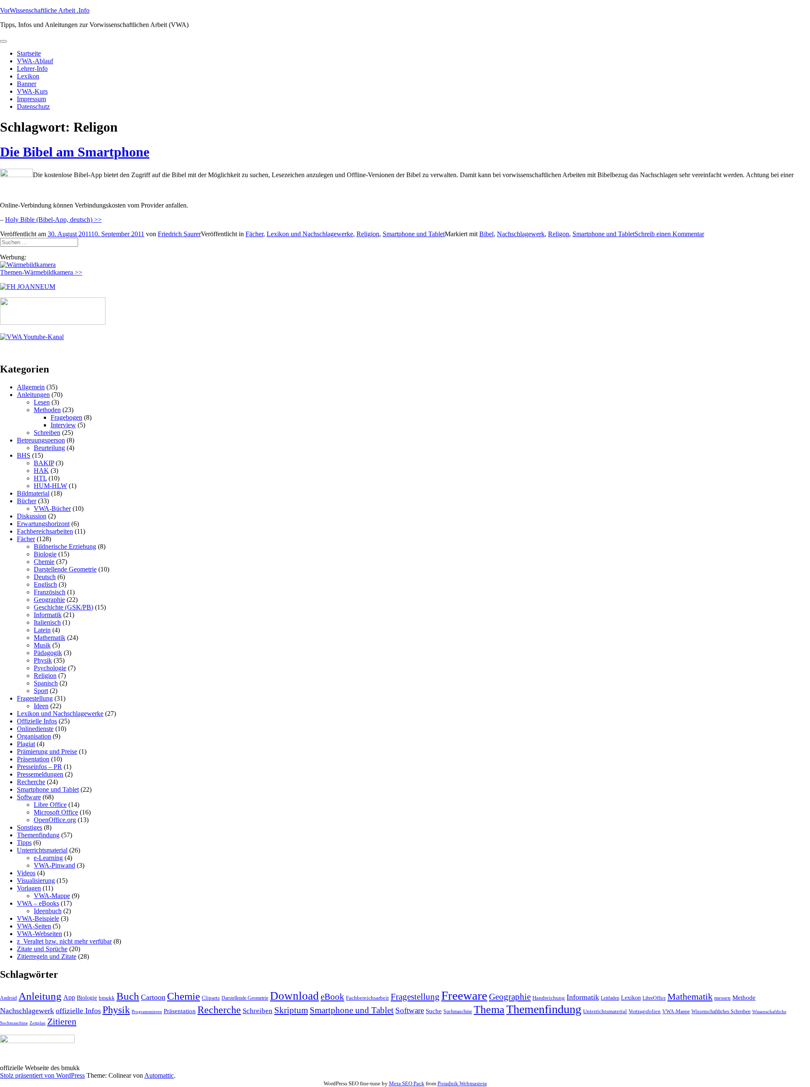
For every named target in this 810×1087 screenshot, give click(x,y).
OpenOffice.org (55, 819)
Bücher (26, 500)
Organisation (34, 736)
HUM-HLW (50, 485)
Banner (26, 83)
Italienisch (47, 622)
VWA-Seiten (34, 926)
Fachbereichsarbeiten (45, 531)
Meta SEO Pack (406, 1083)
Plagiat (26, 743)
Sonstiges (29, 827)
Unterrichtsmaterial (42, 850)
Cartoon (153, 997)
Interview (63, 425)
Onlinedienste (35, 728)
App (69, 997)
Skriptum (291, 1010)
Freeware (464, 995)
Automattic (159, 1075)
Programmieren (147, 1011)
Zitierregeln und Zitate (46, 956)
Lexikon (28, 76)
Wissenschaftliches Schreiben (721, 1011)
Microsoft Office (56, 812)
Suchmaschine (457, 1011)
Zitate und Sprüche (42, 948)
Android (8, 998)
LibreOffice (654, 998)
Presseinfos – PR (39, 766)
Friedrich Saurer (179, 233)
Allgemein (31, 387)
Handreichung (548, 998)
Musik (42, 645)
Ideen (41, 705)
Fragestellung (35, 698)
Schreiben (47, 432)
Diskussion (31, 516)
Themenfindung (38, 835)
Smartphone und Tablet (414, 233)
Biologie (45, 554)
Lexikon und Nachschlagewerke (310, 233)
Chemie (44, 561)
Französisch (49, 592)
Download (294, 996)
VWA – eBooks (38, 903)
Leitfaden (610, 998)
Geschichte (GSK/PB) (63, 607)
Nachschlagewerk (521, 233)
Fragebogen (66, 417)
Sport (41, 690)
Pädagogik (48, 652)
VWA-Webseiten (39, 933)
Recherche (31, 781)
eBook (332, 996)
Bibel (486, 233)
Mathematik (49, 637)
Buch (127, 996)
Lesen (42, 402)
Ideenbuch (48, 910)
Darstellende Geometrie (65, 569)
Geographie (49, 599)
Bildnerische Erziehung (65, 546)
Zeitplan (38, 1023)
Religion (367, 233)
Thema (489, 1009)
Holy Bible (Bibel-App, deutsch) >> (53, 219)
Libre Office (50, 804)
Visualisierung (36, 880)
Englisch (45, 584)
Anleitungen (33, 394)
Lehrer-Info (32, 68)
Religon (558, 233)
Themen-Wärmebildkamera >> (41, 272)
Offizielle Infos (37, 721)
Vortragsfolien (645, 1011)
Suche (434, 1010)
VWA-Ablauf (35, 61)
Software (29, 797)
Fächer (254, 233)
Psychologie (50, 668)
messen (722, 998)
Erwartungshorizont (43, 523)
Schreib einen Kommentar (669, 233)
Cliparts (211, 998)
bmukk (107, 998)
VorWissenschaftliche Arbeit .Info (44, 10)
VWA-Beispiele (38, 918)
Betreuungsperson (41, 440)
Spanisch (46, 683)
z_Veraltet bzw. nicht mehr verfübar (64, 941)
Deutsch (45, 576)
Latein (42, 630)
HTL (40, 478)
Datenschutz (33, 106)
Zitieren (61, 1021)
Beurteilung (49, 447)
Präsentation (33, 759)
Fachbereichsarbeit (367, 998)
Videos (26, 873)
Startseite (29, 53)
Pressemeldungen (40, 774)
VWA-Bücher (52, 508)
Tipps (24, 842)
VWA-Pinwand (54, 865)
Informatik (48, 614)
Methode (744, 997)
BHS (23, 455)
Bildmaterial (33, 493)
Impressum (31, 98)
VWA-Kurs (32, 91)
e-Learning (48, 857)
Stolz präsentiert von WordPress (42, 1075)
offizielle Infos (78, 1010)
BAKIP (44, 463)
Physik (43, 660)
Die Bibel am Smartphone (74, 151)
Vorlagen (29, 888)
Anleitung (40, 996)
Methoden (47, 409)
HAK (41, 470)
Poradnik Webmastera (462, 1083)
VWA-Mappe (52, 895)
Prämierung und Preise (47, 751)
